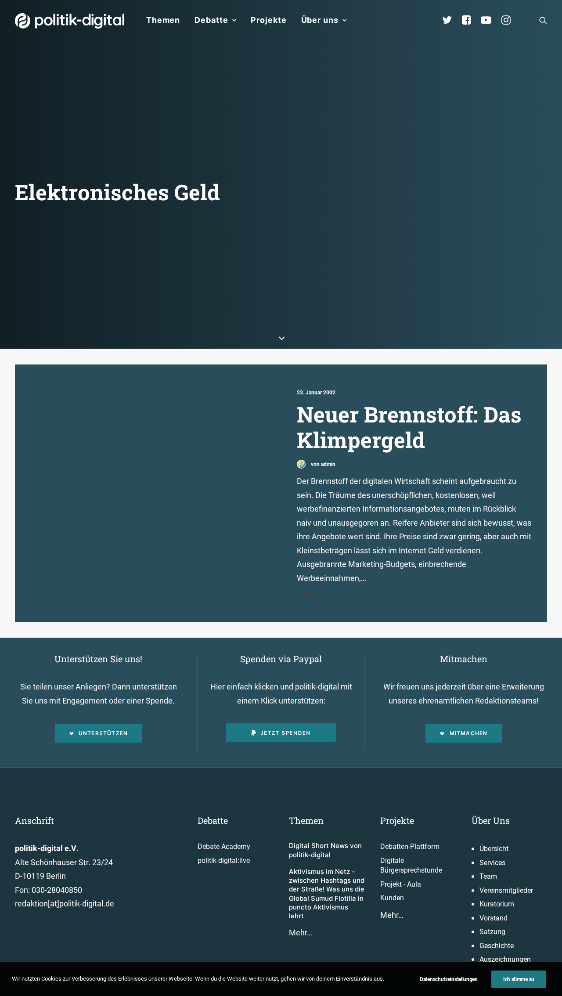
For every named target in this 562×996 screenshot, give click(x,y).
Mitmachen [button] (469, 733)
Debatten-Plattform (410, 846)
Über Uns (491, 820)
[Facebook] (470, 20)
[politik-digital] (69, 21)
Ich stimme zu (518, 979)
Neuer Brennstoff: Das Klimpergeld (409, 427)
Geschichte (496, 946)
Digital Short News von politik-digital (325, 850)
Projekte (268, 20)
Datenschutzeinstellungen (449, 979)
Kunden (392, 898)
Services (492, 863)
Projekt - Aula (400, 884)
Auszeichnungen (505, 959)
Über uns (320, 20)
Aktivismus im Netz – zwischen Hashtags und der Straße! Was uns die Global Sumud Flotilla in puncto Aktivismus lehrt (326, 893)
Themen (163, 20)
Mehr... (308, 594)
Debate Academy (224, 846)
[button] (543, 20)
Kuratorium (496, 904)
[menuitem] (163, 20)
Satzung (492, 931)
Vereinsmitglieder (506, 890)
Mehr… (300, 932)
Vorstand (493, 918)
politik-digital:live (224, 860)
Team (488, 876)
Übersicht (493, 848)
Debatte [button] (211, 20)
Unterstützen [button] (103, 733)
